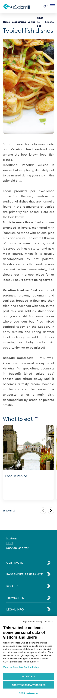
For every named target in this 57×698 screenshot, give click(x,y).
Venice (31, 21)
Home (6, 21)
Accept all (28, 676)
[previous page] (43, 511)
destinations (19, 21)
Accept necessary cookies (28, 685)
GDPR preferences (28, 693)
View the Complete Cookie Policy (21, 667)
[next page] (51, 511)
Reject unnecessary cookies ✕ (37, 621)
